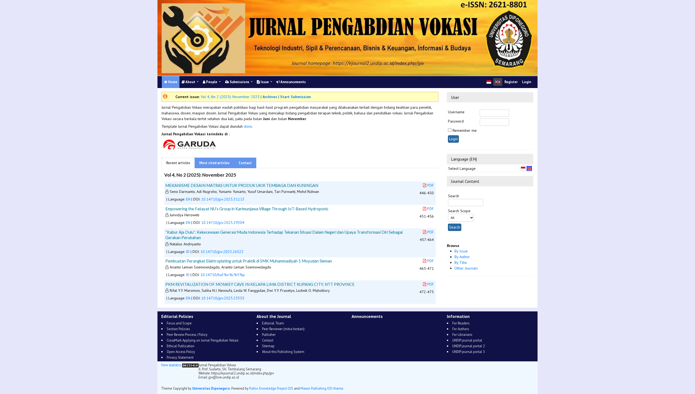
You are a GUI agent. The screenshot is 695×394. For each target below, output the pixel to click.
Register (511, 82)
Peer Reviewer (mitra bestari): (283, 329)
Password (456, 121)
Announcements (293, 82)
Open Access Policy (181, 351)
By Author (462, 256)
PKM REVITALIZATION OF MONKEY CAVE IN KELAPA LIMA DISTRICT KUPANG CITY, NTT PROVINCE (260, 284)
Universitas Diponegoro (211, 388)
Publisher (269, 334)
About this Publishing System (283, 351)
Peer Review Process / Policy (187, 334)
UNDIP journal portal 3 (468, 351)
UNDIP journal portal (467, 340)
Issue (265, 82)
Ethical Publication (180, 346)
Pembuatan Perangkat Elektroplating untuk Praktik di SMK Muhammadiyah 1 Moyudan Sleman (248, 260)
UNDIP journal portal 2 (468, 346)
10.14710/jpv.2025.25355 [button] (222, 298)
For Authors (460, 329)
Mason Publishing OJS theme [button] (322, 388)
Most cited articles (214, 163)
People (211, 82)
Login (526, 82)
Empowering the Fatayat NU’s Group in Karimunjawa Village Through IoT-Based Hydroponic (246, 208)
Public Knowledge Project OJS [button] (271, 388)
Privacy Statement (180, 357)
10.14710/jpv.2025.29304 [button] (222, 222)
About (190, 82)
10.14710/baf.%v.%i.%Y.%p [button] (222, 274)
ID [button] (187, 251)
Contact (245, 163)
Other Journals (466, 268)
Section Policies (178, 329)
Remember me (465, 130)
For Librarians (462, 334)
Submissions (239, 82)
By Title (460, 262)
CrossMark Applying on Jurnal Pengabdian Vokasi (202, 340)
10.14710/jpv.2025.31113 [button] (222, 199)
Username (456, 112)
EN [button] (188, 199)
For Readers (460, 323)
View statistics (171, 365)
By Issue (461, 251)
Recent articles (178, 163)
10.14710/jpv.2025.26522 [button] (222, 251)
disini (248, 126)
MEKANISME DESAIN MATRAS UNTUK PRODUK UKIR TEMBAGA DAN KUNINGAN (241, 185)
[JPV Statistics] (190, 365)
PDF (430, 185)
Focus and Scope (179, 323)
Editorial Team (273, 323)
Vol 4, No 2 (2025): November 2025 (230, 96)
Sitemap (268, 346)
